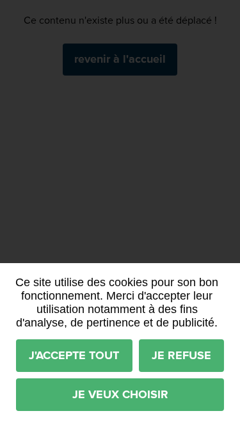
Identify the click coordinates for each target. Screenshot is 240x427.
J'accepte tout (74, 355)
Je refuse (181, 355)
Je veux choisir (120, 394)
